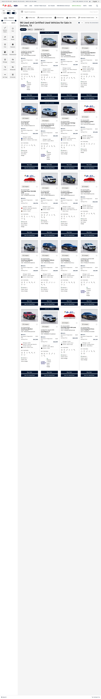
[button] (97, 5)
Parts (85, 5)
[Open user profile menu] (90, 1)
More (90, 6)
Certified (9, 10)
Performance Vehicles (63, 5)
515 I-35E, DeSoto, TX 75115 (81, 1)
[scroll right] (96, 17)
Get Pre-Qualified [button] (29, 98)
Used (30, 5)
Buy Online (51, 5)
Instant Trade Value (40, 5)
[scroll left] (22, 17)
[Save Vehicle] (37, 48)
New (26, 5)
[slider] (2, 20)
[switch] (3, 12)
